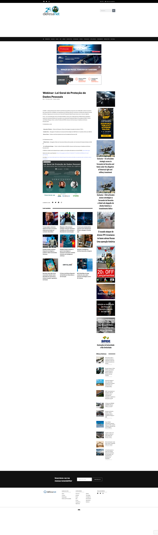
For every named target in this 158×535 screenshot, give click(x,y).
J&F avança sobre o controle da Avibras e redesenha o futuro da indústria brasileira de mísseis (109, 360)
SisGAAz (58, 99)
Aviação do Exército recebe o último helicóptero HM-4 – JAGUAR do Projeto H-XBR (109, 414)
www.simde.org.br (86, 150)
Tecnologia (86, 39)
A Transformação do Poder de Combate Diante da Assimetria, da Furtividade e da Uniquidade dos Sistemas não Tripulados (109, 454)
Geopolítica (69, 39)
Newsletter (106, 39)
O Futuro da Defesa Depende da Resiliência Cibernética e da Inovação (67, 275)
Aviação (53, 39)
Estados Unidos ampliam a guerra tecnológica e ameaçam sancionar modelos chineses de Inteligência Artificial (67, 252)
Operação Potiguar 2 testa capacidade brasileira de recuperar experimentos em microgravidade (110, 383)
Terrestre (47, 39)
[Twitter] (46, 1)
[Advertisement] (79, 24)
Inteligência (93, 39)
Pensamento (100, 39)
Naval (57, 39)
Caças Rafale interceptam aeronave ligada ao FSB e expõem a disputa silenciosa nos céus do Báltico (110, 424)
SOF (60, 39)
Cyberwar (54, 99)
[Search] (113, 10)
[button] (52, 202)
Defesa (81, 39)
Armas (64, 39)
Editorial (113, 39)
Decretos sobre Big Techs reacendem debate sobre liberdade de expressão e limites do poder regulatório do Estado (50, 276)
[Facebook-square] (43, 1)
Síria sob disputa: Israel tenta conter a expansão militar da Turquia (110, 443)
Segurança (75, 39)
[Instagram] (49, 1)
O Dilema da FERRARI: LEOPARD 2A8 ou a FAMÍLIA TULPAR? (109, 405)
